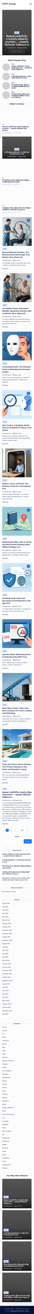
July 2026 (5, 906)
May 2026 (5, 913)
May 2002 (5, 1014)
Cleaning (5, 1064)
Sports (4, 1154)
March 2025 (5, 960)
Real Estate (5, 1141)
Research (5, 1148)
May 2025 (5, 953)
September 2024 (7, 980)
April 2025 (5, 957)
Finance (4, 1084)
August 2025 (6, 943)
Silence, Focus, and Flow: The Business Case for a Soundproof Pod (16, 486)
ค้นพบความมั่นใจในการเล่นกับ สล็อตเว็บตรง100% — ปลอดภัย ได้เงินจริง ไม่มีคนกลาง (22, 67)
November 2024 (7, 974)
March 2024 (5, 1000)
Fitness (4, 1087)
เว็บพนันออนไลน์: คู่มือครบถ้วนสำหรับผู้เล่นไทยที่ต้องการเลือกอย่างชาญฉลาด (21, 95)
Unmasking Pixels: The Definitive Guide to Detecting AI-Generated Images (16, 369)
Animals (4, 1030)
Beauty (4, 1044)
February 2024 (6, 1004)
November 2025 (7, 933)
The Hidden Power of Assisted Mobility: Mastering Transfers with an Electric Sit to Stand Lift (16, 311)
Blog (16, 35)
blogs (3, 1050)
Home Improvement (8, 1114)
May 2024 (5, 994)
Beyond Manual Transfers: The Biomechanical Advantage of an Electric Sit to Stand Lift (16, 254)
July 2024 (5, 987)
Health (4, 1104)
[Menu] (31, 3)
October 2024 (6, 977)
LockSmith (5, 1121)
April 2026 (5, 917)
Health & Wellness (7, 1107)
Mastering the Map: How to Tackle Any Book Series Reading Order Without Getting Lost (16, 544)
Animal (4, 1027)
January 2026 (6, 927)
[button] (16, 51)
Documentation (6, 1071)
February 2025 (6, 963)
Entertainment (6, 1077)
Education (5, 1074)
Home (4, 1111)
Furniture (5, 1094)
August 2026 (6, 903)
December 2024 (7, 970)
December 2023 (7, 1010)
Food (3, 1091)
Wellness (5, 1168)
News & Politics (6, 1131)
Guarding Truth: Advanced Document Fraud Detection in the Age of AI (16, 600)
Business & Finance (8, 1060)
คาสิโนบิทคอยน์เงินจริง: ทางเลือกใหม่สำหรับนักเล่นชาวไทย (16, 42)
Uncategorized (6, 1164)
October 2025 (6, 937)
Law (3, 1117)
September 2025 (7, 940)
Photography (6, 1138)
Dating (4, 1067)
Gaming (4, 1097)
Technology (5, 1158)
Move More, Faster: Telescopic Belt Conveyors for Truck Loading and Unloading (17, 710)
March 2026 (5, 920)
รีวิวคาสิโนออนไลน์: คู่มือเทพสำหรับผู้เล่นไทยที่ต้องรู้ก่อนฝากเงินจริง (21, 86)
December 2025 (7, 930)
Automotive (5, 1040)
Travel (4, 1161)
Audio (4, 1037)
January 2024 (6, 1007)
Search (17, 836)
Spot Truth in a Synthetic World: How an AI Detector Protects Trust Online (16, 427)
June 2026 (5, 910)
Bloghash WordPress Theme (20, 1311)
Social (4, 1151)
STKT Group (9, 4)
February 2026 (6, 923)
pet (3, 1134)
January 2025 (6, 967)
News (4, 1127)
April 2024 (5, 997)
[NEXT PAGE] (26, 830)
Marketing (5, 1124)
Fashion (4, 1081)
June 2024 (5, 990)
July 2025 (5, 947)
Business (5, 1057)
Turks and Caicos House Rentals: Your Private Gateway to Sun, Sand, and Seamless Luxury (16, 766)
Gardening (5, 1101)
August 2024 (6, 984)
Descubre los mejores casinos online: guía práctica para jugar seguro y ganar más (16, 879)
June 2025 (5, 950)
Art (3, 1034)
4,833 (22, 830)
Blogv (4, 1054)
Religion (4, 1144)
